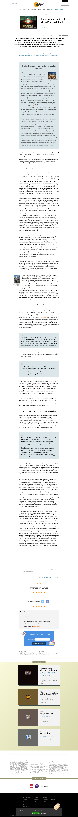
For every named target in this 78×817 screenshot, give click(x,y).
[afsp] (37, 786)
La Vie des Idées (65, 0)
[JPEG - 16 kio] (52, 75)
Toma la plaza (26, 616)
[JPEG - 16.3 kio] (17, 279)
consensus (24, 35)
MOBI (66, 35)
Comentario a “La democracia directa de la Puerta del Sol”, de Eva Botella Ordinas (48, 673)
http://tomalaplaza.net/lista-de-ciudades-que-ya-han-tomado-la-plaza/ (38, 106)
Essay (43, 14)
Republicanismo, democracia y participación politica (48, 715)
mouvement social (18, 35)
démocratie (13, 35)
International (33, 9)
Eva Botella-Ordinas (47, 27)
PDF (60, 35)
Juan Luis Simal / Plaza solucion (32, 27)
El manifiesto (26, 614)
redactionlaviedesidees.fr (51, 653)
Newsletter (45, 799)
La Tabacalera (42, 318)
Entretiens (61, 9)
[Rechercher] (68, 4)
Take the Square (27, 619)
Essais (52, 9)
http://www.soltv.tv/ (36, 626)
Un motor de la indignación (45, 734)
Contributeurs (36, 799)
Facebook (45, 803)
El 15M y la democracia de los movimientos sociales (49, 694)
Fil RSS (53, 799)
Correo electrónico (31, 639)
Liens (35, 801)
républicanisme (28, 35)
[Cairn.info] (44, 786)
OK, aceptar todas (35, 813)
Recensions (56, 9)
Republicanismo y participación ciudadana (48, 669)
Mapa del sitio (36, 803)
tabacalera (15, 757)
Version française (47, 35)
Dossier (41, 711)
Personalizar (43, 813)
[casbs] (31, 786)
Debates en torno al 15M (48, 713)
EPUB (63, 35)
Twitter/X (45, 801)
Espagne (36, 35)
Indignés (33, 35)
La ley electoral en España (47, 736)
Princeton (18, 761)
